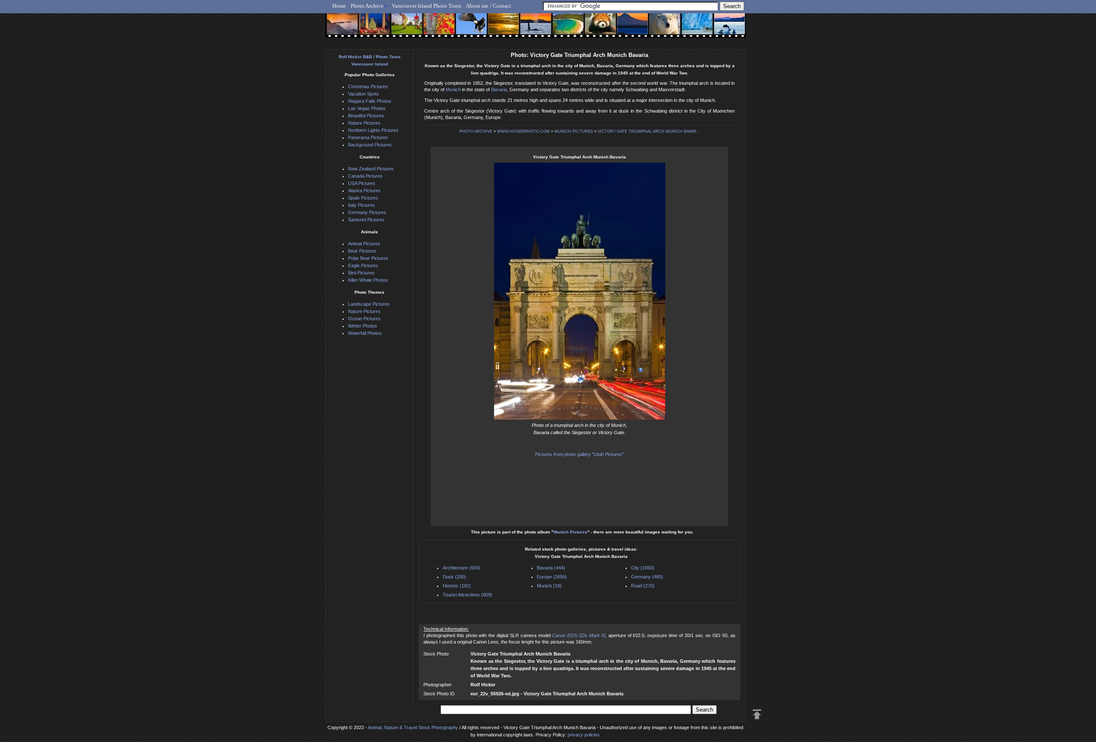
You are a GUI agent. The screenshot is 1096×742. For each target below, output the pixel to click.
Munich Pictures (570, 532)
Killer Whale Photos (368, 280)
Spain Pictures (363, 197)
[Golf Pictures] (404, 28)
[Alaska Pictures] (689, 28)
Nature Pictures (364, 122)
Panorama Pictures (368, 137)
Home (339, 6)
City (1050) (642, 567)
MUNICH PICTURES (573, 131)
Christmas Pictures (368, 86)
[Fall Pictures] (436, 28)
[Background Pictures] (499, 28)
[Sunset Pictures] (340, 28)
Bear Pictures (362, 250)
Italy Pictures (361, 205)
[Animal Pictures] (594, 28)
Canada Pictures (365, 176)
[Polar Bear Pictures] (658, 28)
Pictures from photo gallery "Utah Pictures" (579, 454)
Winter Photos (362, 325)
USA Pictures (361, 183)
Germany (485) (647, 576)
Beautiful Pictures (366, 115)
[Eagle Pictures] (468, 28)
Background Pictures (370, 144)
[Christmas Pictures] (372, 28)
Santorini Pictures (366, 219)
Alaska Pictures (364, 190)
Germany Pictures (367, 212)
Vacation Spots (363, 93)
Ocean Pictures (364, 318)
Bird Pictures (361, 272)
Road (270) (643, 585)
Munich (453, 89)
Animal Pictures (364, 243)
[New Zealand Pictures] (626, 28)
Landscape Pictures (369, 304)
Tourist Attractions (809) (467, 594)
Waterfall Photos (365, 333)
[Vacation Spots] (563, 28)
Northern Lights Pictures (373, 130)
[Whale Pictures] (531, 28)
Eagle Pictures (363, 265)
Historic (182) (457, 585)
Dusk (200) (454, 576)
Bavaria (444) (551, 567)
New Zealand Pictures (371, 168)
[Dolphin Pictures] (721, 28)
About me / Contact (488, 6)
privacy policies (584, 734)
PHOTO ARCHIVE (475, 131)
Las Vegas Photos (367, 108)
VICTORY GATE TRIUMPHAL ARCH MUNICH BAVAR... (649, 131)
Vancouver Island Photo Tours (426, 6)
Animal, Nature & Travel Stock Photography (413, 727)
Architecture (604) (461, 567)
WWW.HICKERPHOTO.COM (523, 131)
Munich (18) (549, 585)
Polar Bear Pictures (368, 258)
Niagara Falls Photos (369, 101)
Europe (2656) (552, 576)
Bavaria (499, 89)
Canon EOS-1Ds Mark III (578, 635)
